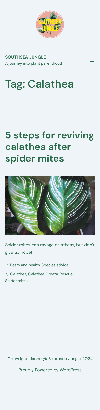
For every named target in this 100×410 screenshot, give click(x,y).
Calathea (18, 273)
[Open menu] (92, 61)
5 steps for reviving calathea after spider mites (49, 146)
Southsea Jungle (25, 57)
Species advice (55, 265)
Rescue (66, 273)
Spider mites (16, 280)
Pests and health (25, 265)
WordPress (71, 370)
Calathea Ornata (43, 273)
